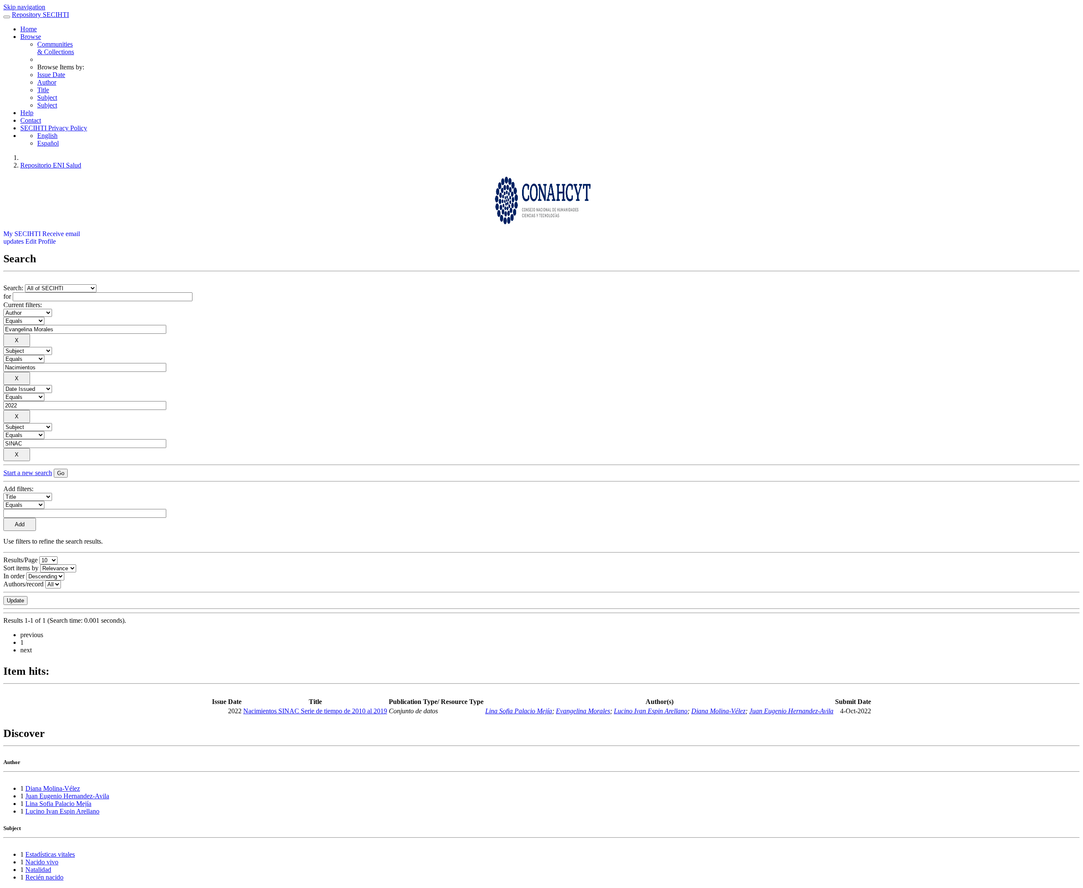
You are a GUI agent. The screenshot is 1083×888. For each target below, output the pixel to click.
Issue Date (51, 74)
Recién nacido (44, 877)
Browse (30, 36)
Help (26, 112)
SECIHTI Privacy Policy (53, 128)
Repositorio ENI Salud (50, 165)
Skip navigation (24, 7)
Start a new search (27, 472)
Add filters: (18, 488)
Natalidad (38, 869)
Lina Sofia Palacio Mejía (518, 711)
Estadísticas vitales (50, 854)
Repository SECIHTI (40, 14)
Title (43, 89)
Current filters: (22, 304)
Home (28, 29)
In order (14, 576)
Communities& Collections (55, 48)
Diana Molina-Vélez (718, 711)
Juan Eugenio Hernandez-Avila (791, 711)
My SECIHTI (22, 233)
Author (46, 82)
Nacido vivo (41, 862)
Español (48, 143)
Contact (30, 120)
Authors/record (23, 584)
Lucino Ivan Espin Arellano (650, 711)
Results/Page (20, 560)
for (7, 296)
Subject (47, 97)
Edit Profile (40, 241)
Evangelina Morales (583, 711)
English (47, 135)
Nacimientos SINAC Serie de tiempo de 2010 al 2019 (315, 711)
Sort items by (20, 568)
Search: (14, 287)
